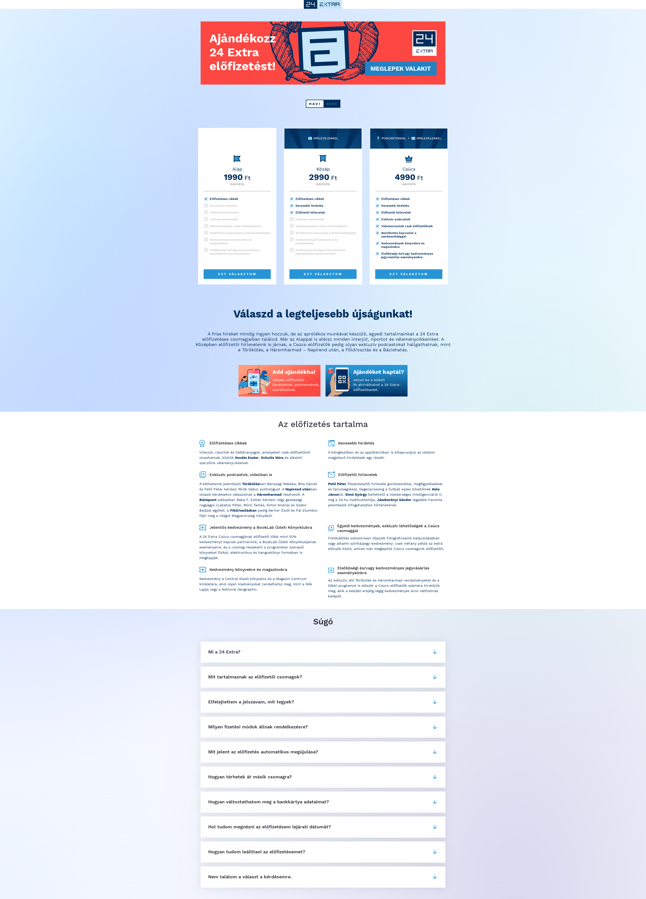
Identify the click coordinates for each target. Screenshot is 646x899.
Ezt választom (237, 274)
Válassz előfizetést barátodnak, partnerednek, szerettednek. (296, 385)
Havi (315, 104)
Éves (332, 103)
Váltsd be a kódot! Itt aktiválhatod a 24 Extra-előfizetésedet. (377, 385)
